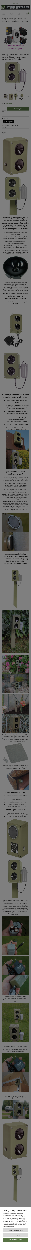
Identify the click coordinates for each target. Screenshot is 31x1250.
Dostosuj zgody (15, 1235)
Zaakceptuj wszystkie (15, 1239)
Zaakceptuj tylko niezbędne (15, 1230)
